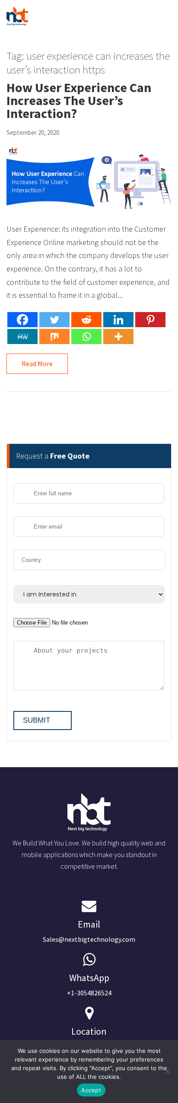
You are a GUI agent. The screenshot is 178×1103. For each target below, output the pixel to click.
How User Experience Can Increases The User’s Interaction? (78, 100)
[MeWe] (22, 336)
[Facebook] (22, 319)
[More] (118, 336)
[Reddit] (86, 319)
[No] (167, 1071)
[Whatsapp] (86, 336)
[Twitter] (54, 319)
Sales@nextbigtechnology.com (89, 931)
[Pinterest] (150, 319)
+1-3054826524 (89, 984)
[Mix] (54, 336)
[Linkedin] (118, 319)
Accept (91, 1090)
